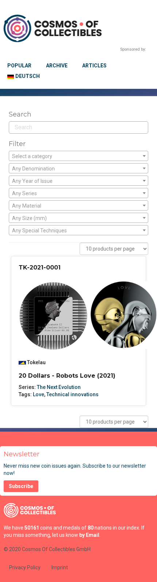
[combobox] (78, 156)
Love (38, 394)
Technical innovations (72, 394)
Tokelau (36, 362)
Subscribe (21, 486)
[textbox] (78, 156)
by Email (89, 535)
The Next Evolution (59, 387)
